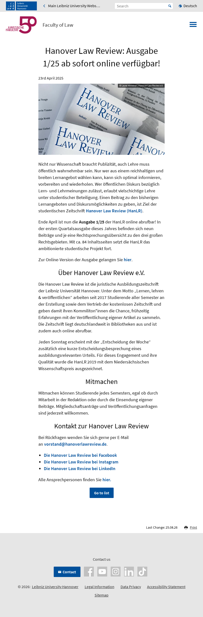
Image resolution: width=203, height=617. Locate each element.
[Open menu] (193, 26)
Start (170, 6)
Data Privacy (131, 586)
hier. (106, 479)
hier (127, 259)
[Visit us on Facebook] (89, 570)
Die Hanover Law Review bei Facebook (80, 455)
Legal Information (99, 586)
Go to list (101, 492)
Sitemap (101, 595)
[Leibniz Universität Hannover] (21, 5)
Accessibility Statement (166, 586)
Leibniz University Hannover (55, 586)
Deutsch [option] (190, 5)
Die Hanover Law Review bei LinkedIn (79, 468)
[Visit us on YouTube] (102, 570)
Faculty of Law (58, 25)
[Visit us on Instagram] (115, 570)
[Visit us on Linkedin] (129, 570)
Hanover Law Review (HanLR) (114, 211)
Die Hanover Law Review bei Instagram (81, 462)
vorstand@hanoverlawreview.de (75, 444)
